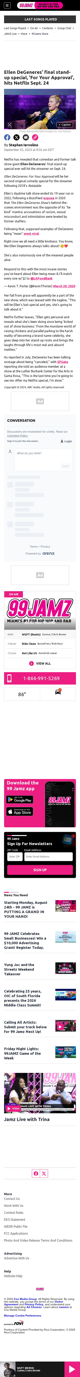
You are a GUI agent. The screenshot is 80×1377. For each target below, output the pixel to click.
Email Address (32, 850)
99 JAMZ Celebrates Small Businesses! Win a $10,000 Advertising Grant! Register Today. (25, 940)
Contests (47, 28)
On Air (34, 28)
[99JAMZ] (40, 5)
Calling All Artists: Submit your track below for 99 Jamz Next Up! (25, 1027)
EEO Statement (14, 1219)
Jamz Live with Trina (27, 1119)
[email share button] (26, 137)
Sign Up (40, 870)
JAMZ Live (10, 33)
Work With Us (13, 1205)
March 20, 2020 (64, 286)
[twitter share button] (16, 137)
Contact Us (12, 1198)
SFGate (62, 362)
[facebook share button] (7, 137)
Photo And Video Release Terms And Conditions (38, 1240)
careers (64, 1307)
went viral (31, 233)
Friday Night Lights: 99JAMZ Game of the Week (22, 1053)
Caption (65, 124)
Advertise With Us (16, 1258)
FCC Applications (16, 1233)
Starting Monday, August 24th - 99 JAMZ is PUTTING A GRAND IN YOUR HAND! (25, 909)
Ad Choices (34, 1307)
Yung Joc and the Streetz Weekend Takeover (19, 969)
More (24, 33)
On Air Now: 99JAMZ (40, 622)
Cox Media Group (25, 1298)
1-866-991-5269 (41, 678)
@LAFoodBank (41, 278)
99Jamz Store (40, 33)
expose (48, 198)
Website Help (13, 1276)
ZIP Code (12, 850)
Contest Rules (13, 1212)
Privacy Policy (34, 1304)
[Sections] (7, 5)
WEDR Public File (15, 1226)
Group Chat (64, 28)
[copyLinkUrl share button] (35, 137)
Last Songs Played (15, 28)
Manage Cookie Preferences (22, 1315)
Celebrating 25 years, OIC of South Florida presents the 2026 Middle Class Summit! (22, 998)
